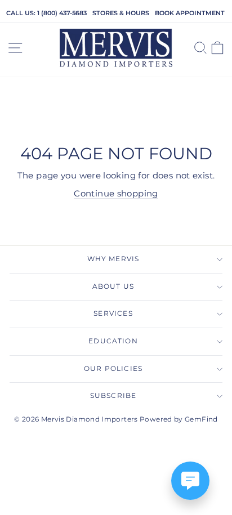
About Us (113, 286)
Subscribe (113, 396)
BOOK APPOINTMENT (190, 13)
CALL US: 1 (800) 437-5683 (46, 13)
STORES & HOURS (120, 13)
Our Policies (113, 369)
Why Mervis (113, 259)
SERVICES (112, 313)
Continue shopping (116, 194)
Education (113, 341)
